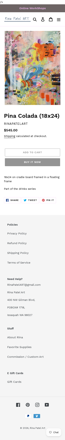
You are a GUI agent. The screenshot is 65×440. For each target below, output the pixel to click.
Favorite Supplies (19, 347)
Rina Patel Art (37, 428)
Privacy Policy (17, 233)
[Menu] (59, 19)
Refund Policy (17, 243)
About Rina (15, 337)
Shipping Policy (18, 253)
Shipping (9, 136)
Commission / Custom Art (25, 356)
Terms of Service (18, 262)
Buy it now (32, 162)
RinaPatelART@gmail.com (24, 284)
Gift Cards (14, 381)
